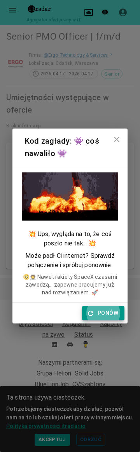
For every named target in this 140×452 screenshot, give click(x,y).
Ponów (108, 313)
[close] (116, 139)
